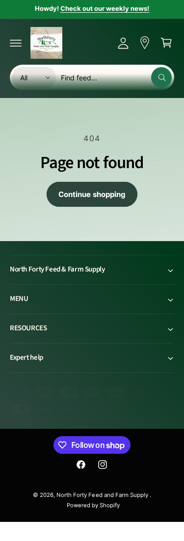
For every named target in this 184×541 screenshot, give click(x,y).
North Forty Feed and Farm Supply (103, 495)
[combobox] (116, 77)
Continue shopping (92, 194)
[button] (15, 42)
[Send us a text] (145, 42)
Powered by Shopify (93, 505)
